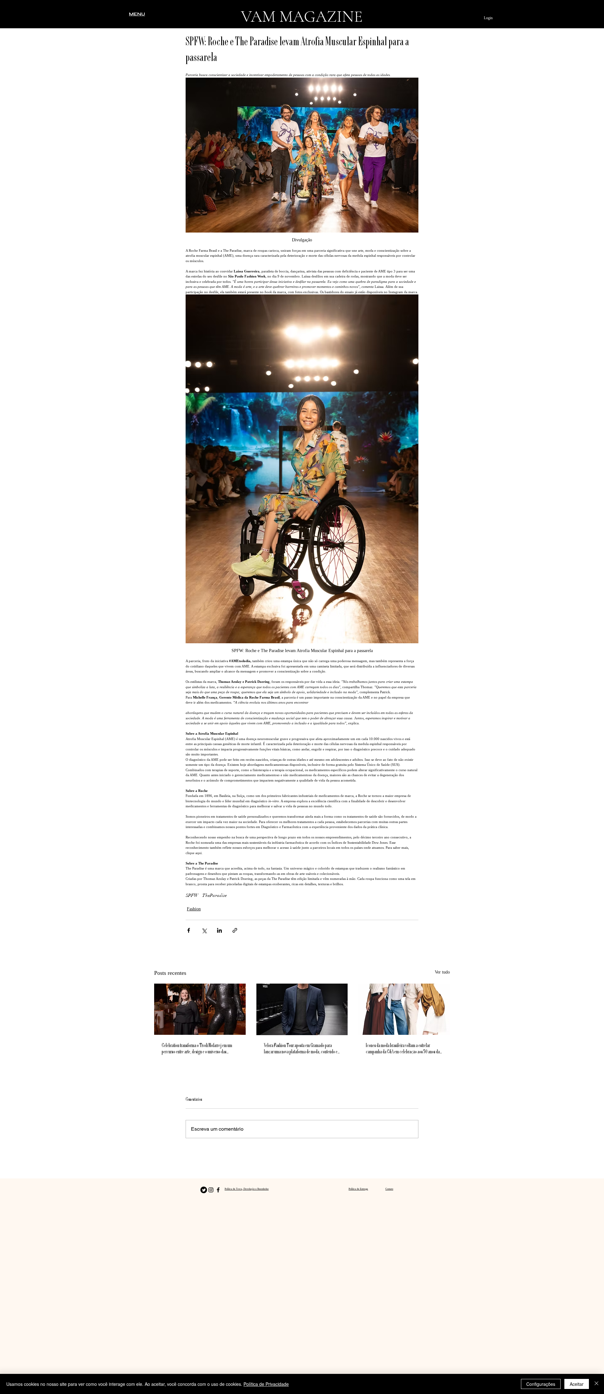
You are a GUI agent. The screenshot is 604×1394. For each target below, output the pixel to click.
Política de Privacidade (266, 1384)
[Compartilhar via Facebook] (189, 930)
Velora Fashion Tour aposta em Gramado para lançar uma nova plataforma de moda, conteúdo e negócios (301, 1049)
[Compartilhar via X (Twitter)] (204, 930)
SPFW (192, 895)
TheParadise (214, 895)
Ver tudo (442, 972)
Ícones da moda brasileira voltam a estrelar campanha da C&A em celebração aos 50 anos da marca (403, 1049)
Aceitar (577, 1384)
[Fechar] (596, 1384)
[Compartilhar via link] (235, 930)
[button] (137, 14)
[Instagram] (211, 1190)
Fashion (194, 909)
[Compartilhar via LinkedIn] (219, 930)
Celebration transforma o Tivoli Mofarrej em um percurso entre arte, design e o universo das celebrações (197, 1049)
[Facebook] (218, 1190)
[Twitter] (203, 1190)
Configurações (540, 1384)
